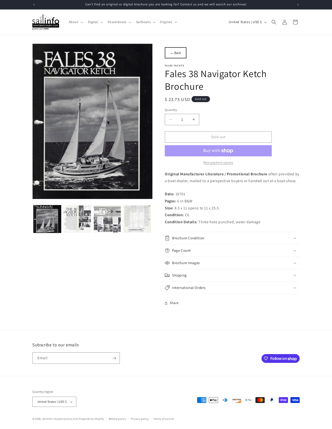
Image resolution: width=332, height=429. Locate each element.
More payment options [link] (218, 162)
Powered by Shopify (91, 418)
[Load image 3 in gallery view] (107, 219)
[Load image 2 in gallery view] (77, 219)
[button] (75, 22)
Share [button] (174, 303)
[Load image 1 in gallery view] (47, 219)
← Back (175, 53)
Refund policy (117, 418)
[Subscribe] (114, 358)
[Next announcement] (298, 4)
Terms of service (164, 418)
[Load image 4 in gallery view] (137, 219)
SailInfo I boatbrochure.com (60, 418)
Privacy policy (140, 418)
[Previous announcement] (34, 4)
